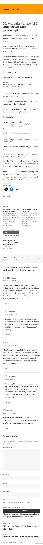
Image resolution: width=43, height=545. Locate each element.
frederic (18, 258)
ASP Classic (27, 258)
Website (6, 492)
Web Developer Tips (13, 260)
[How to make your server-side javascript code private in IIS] (11, 233)
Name (6, 475)
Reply (7, 304)
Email (6, 483)
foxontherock (11, 9)
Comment (7, 448)
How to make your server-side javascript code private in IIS (10, 242)
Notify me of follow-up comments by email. (17, 502)
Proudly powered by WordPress (13, 542)
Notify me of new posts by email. (14, 508)
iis (32, 258)
